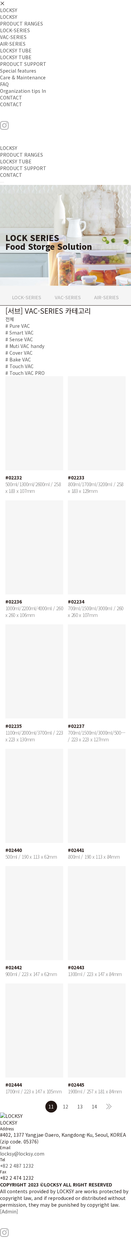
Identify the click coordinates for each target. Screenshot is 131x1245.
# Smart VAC (19, 332)
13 (80, 1106)
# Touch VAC (19, 366)
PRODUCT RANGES (21, 23)
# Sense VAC (19, 339)
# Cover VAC (19, 352)
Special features (18, 70)
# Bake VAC (18, 359)
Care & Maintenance (23, 77)
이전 (37, 1107)
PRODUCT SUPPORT (23, 64)
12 (65, 1106)
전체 (9, 319)
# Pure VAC (17, 325)
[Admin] (9, 1211)
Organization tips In (23, 90)
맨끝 (109, 1107)
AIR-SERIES (13, 43)
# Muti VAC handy (24, 346)
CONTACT (11, 97)
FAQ (4, 84)
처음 (22, 1107)
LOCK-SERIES (15, 30)
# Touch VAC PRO (25, 372)
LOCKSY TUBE (16, 50)
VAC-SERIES (13, 37)
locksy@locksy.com (22, 1153)
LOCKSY (8, 10)
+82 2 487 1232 (17, 1165)
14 (94, 1106)
